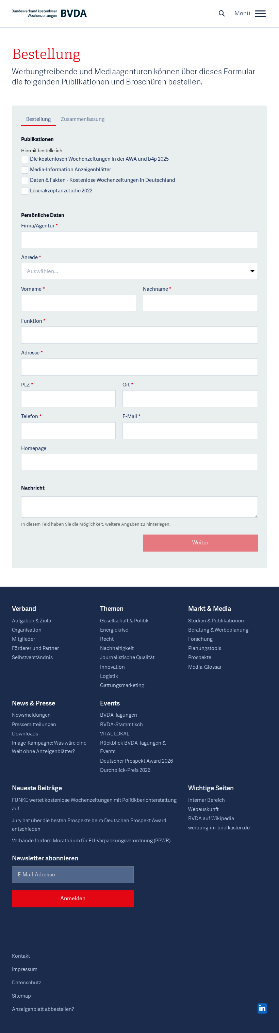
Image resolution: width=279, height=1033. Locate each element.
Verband (24, 609)
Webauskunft (203, 809)
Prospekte (199, 657)
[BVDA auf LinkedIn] (262, 1008)
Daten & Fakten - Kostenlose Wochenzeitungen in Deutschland (102, 180)
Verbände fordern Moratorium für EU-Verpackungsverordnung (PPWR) (91, 840)
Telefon (31, 416)
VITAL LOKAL (114, 733)
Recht (107, 639)
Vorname (33, 289)
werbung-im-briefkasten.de (219, 827)
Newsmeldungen (31, 715)
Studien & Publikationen (216, 620)
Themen (112, 609)
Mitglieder (23, 639)
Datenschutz (26, 982)
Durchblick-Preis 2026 (125, 770)
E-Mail (131, 416)
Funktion (33, 321)
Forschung (200, 639)
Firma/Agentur (39, 226)
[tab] (38, 120)
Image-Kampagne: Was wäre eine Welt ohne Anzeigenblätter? (49, 747)
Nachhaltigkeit (117, 648)
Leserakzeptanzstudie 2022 (61, 191)
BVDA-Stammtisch (121, 724)
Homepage (33, 448)
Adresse (32, 353)
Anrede (31, 257)
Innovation (112, 667)
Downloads (25, 733)
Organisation (27, 630)
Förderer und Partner (35, 648)
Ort (127, 385)
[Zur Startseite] (49, 13)
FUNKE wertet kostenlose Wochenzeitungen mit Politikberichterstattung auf (94, 804)
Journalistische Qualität (127, 657)
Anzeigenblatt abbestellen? (43, 1009)
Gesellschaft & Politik (124, 620)
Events (110, 704)
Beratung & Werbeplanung (218, 630)
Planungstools (204, 648)
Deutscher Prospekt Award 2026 (136, 761)
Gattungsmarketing (122, 685)
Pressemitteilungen (34, 724)
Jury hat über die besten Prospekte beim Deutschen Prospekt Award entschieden (89, 825)
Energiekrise (114, 630)
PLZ (27, 385)
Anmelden (72, 898)
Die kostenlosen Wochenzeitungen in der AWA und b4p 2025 (99, 159)
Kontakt (21, 956)
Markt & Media (209, 609)
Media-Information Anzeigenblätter (70, 169)
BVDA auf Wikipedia (211, 818)
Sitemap (21, 996)
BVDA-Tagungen (118, 715)
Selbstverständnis (32, 657)
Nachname (157, 289)
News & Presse (33, 704)
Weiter (200, 542)
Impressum (24, 969)
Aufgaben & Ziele (31, 620)
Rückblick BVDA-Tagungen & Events (133, 747)
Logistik (109, 676)
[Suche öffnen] (222, 14)
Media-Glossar (204, 667)
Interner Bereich (206, 800)
